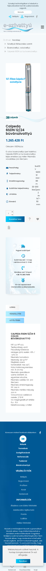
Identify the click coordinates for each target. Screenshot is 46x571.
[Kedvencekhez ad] (37, 219)
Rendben (23, 561)
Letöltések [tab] (15, 320)
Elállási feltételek (24, 522)
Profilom (23, 485)
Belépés (23, 476)
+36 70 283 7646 (23, 274)
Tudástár (23, 461)
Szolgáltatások (23, 452)
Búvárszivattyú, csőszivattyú (18, 48)
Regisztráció (23, 481)
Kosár (23, 489)
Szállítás (23, 518)
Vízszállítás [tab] (15, 314)
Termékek (23, 448)
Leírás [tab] (12, 307)
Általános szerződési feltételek (24, 505)
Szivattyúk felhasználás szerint (19, 44)
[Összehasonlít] (9, 227)
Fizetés (24, 514)
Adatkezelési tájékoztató (23, 510)
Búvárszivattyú (23, 465)
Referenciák (23, 456)
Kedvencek (23, 494)
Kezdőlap (16, 40)
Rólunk (23, 444)
